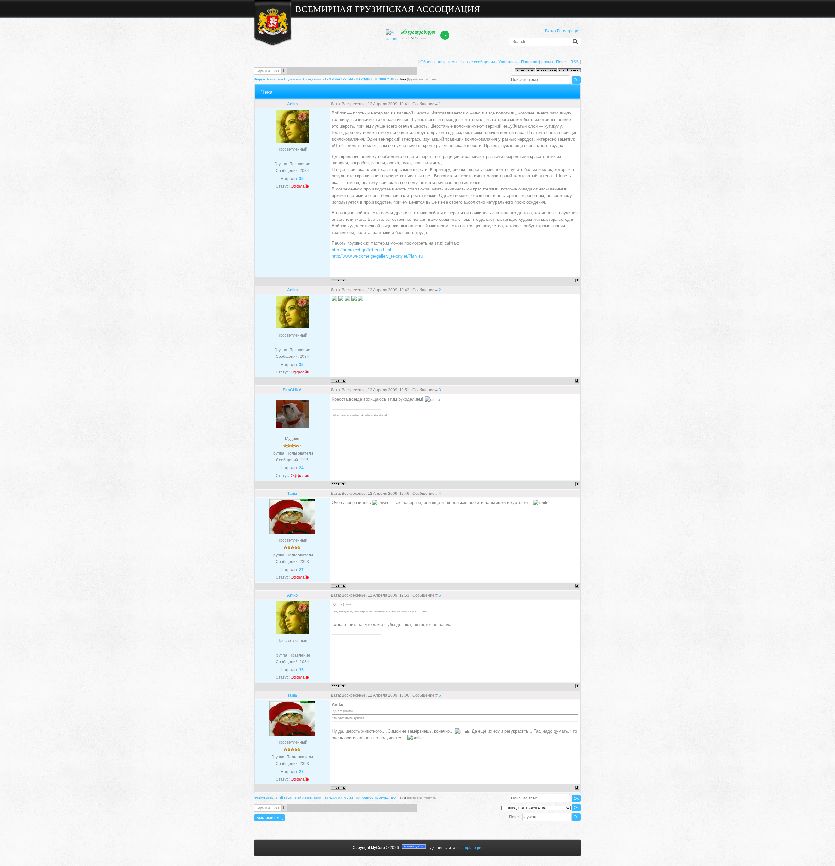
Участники (508, 62)
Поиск (561, 62)
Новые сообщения (478, 62)
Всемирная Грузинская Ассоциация (387, 9)
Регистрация (569, 31)
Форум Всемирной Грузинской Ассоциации (287, 79)
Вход (549, 31)
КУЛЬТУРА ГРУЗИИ (339, 79)
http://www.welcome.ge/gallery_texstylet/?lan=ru (377, 256)
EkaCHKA (292, 390)
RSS (574, 62)
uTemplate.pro (470, 847)
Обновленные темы (438, 62)
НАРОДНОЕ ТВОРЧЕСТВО (376, 79)
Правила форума (537, 62)
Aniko (292, 104)
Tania (292, 493)
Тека (402, 79)
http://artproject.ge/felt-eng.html (361, 249)
